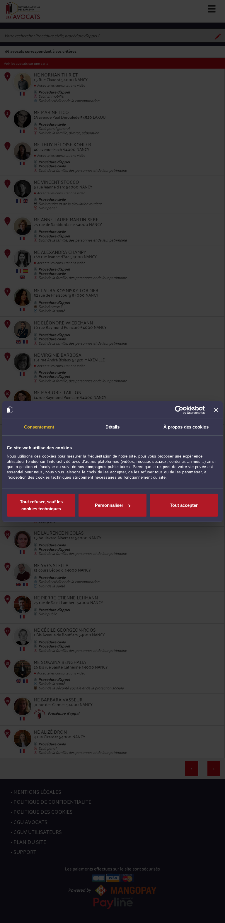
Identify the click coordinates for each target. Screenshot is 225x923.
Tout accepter (184, 505)
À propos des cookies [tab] (186, 426)
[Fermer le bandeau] (216, 410)
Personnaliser (109, 505)
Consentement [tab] (39, 426)
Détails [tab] (112, 426)
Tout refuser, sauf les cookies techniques (41, 505)
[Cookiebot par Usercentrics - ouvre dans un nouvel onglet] (179, 409)
